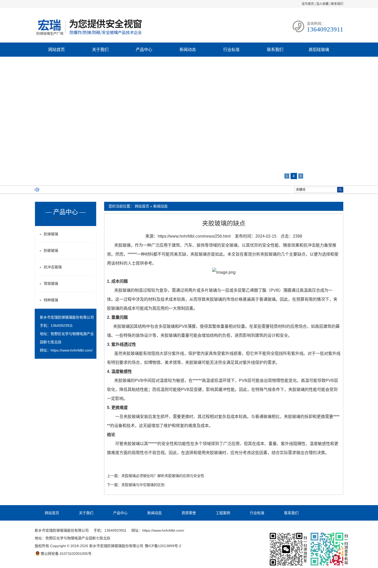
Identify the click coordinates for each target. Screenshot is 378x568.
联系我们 (337, 4)
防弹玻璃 (51, 234)
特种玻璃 (51, 300)
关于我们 (100, 49)
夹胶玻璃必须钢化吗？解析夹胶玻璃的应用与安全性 (162, 476)
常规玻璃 (51, 283)
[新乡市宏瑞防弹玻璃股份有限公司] (89, 36)
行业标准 (231, 49)
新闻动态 (187, 49)
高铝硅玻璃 (319, 49)
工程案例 (223, 513)
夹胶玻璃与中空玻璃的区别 (143, 485)
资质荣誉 (189, 513)
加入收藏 (322, 4)
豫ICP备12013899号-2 (163, 546)
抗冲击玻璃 (53, 267)
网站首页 (56, 49)
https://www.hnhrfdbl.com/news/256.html (194, 236)
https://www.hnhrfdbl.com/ (72, 350)
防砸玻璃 (51, 250)
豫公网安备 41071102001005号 (66, 554)
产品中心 (144, 49)
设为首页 (308, 4)
